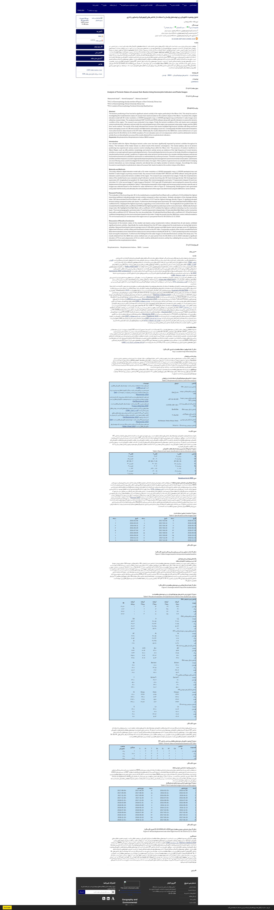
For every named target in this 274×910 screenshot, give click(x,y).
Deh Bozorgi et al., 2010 (140, 401)
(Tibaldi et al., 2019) (152, 316)
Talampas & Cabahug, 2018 (162, 294)
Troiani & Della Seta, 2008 (140, 405)
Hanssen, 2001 (135, 497)
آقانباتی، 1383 (191, 264)
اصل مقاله (192, 251)
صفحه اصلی (193, 5)
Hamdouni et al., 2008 (185, 478)
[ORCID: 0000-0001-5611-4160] (175, 27)
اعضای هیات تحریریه (190, 893)
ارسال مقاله (113, 5)
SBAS (169, 75)
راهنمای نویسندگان (161, 5)
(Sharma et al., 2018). (152, 296)
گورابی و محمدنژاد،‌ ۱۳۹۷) (180, 281)
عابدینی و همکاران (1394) (142, 301)
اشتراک (82, 891)
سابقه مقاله (97, 46)
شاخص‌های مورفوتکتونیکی (180, 75)
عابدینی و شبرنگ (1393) (133, 299)
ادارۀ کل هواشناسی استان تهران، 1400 (133, 342)
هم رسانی (98, 52)
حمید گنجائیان (180, 27)
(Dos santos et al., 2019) (149, 299)
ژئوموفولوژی (194, 81)
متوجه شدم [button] (7, 907)
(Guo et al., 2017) (166, 311)
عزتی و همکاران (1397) (185, 307)
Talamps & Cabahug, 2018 (187, 842)
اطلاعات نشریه (175, 5)
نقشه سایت (192, 902)
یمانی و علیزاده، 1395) (172, 842)
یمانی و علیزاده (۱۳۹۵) (179, 305)
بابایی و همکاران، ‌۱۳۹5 (157, 489)
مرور (185, 5)
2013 (127, 290)
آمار (99, 64)
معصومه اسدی (194, 27)
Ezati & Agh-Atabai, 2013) (167, 279)
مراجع (193, 870)
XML (100, 36)
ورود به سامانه (92, 10)
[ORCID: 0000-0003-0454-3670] (187, 27)
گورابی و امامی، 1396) (132, 410)
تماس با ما (95, 5)
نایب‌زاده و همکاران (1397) (132, 316)
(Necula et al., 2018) (148, 314)
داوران (105, 5)
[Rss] (104, 898)
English (81, 10)
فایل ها (99, 31)
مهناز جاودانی (168, 27)
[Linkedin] (108, 898)
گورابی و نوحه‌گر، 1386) (178, 275)
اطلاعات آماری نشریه (146, 5)
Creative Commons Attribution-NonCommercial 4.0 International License (130, 892)
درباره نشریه (192, 890)
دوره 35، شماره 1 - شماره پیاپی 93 (83, 19)
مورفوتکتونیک (194, 75)
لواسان (164, 75)
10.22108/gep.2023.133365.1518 (183, 39)
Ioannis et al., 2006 (115, 270)
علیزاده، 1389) (140, 387)
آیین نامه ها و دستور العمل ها (129, 5)
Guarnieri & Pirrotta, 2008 (180, 290)
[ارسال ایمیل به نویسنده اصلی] (189, 27)
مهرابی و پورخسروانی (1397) (153, 318)
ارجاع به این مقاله (96, 58)
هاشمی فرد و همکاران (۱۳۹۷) (152, 320)
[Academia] (112, 898)
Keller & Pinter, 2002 (131, 266)
